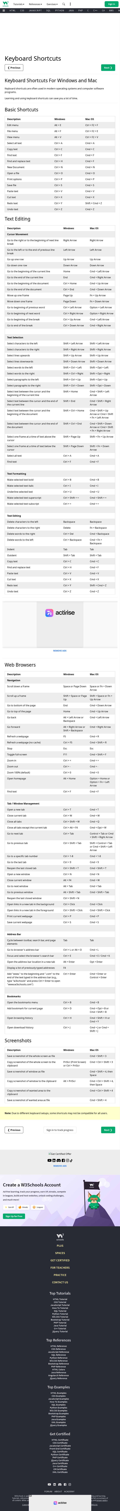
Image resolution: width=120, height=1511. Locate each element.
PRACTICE (60, 1275)
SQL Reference (58, 1354)
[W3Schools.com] (60, 1238)
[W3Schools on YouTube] (49, 1160)
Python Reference (58, 1357)
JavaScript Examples (58, 1398)
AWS (111, 10)
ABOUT (58, 1491)
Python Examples (58, 1407)
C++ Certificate (60, 1466)
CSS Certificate (60, 1442)
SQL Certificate (60, 1451)
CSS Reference (58, 1348)
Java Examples (58, 1419)
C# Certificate (60, 1469)
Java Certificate (60, 1463)
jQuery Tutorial (60, 1331)
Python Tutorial (60, 1313)
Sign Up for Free (14, 1216)
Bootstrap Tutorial (60, 1319)
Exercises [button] (51, 4)
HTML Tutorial (60, 1299)
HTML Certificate (60, 1439)
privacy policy (101, 1500)
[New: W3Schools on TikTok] (71, 1160)
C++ (95, 10)
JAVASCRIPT (35, 10)
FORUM (48, 1491)
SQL (48, 10)
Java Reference (58, 1372)
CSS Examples (59, 1395)
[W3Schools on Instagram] (67, 1160)
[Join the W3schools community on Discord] (58, 1160)
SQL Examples (59, 1404)
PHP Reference (58, 1366)
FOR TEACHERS (60, 1267)
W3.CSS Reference (59, 1360)
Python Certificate (60, 1454)
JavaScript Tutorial (60, 1305)
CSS (22, 10)
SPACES (60, 1253)
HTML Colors (58, 1369)
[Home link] (5, 4)
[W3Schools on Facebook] (63, 1160)
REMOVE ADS (59, 650)
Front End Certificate (60, 1448)
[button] (63, 4)
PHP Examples (59, 1416)
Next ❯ (108, 67)
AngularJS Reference (58, 1375)
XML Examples (59, 1422)
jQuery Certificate (60, 1460)
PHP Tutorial (60, 1322)
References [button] (35, 4)
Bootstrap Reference (58, 1363)
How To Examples (58, 1401)
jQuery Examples (58, 1425)
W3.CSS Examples (58, 1410)
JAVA (71, 10)
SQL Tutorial (60, 1310)
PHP (80, 10)
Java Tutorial (60, 1325)
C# (103, 10)
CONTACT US (60, 1282)
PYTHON (59, 10)
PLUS (60, 1245)
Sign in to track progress (60, 1130)
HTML (13, 10)
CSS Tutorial (60, 1302)
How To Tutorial (60, 1307)
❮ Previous (14, 67)
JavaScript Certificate (60, 1445)
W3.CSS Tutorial (60, 1316)
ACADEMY (69, 1491)
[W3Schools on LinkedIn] (54, 1160)
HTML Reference (58, 1346)
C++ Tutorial (60, 1328)
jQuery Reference (58, 1378)
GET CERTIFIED (60, 1260)
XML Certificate (60, 1472)
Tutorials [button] (18, 4)
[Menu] (4, 10)
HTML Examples (58, 1392)
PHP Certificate (60, 1457)
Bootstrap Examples (58, 1413)
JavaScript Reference (58, 1351)
